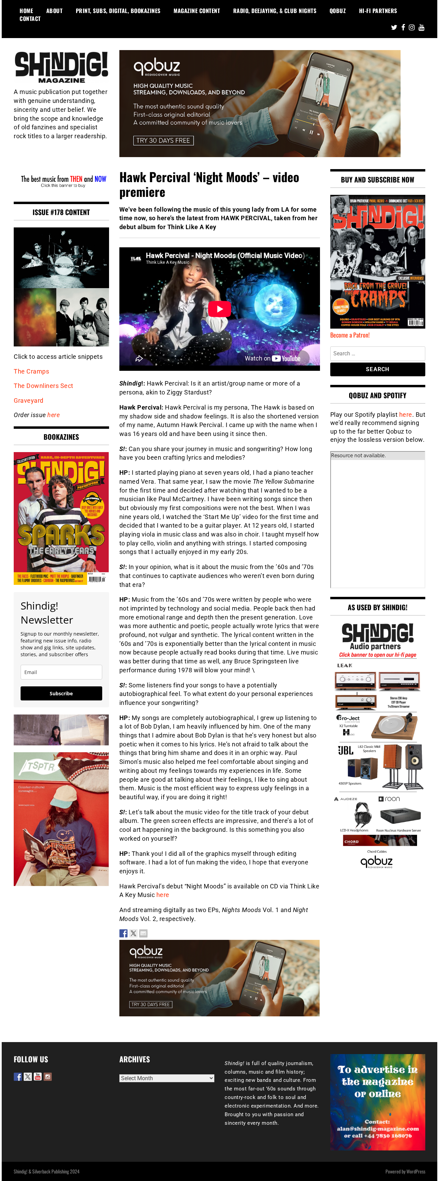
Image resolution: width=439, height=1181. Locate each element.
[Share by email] (143, 933)
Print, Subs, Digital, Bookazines (118, 11)
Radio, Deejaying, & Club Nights (275, 11)
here (162, 894)
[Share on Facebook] (123, 933)
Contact (30, 18)
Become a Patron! (350, 334)
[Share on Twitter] (133, 933)
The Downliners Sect (43, 385)
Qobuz (338, 11)
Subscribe (61, 693)
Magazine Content (197, 11)
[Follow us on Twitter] (28, 1077)
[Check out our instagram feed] (48, 1077)
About (54, 11)
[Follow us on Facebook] (18, 1077)
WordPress (415, 1171)
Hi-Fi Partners (378, 11)
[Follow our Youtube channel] (38, 1077)
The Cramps (31, 371)
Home (26, 11)
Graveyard (29, 400)
